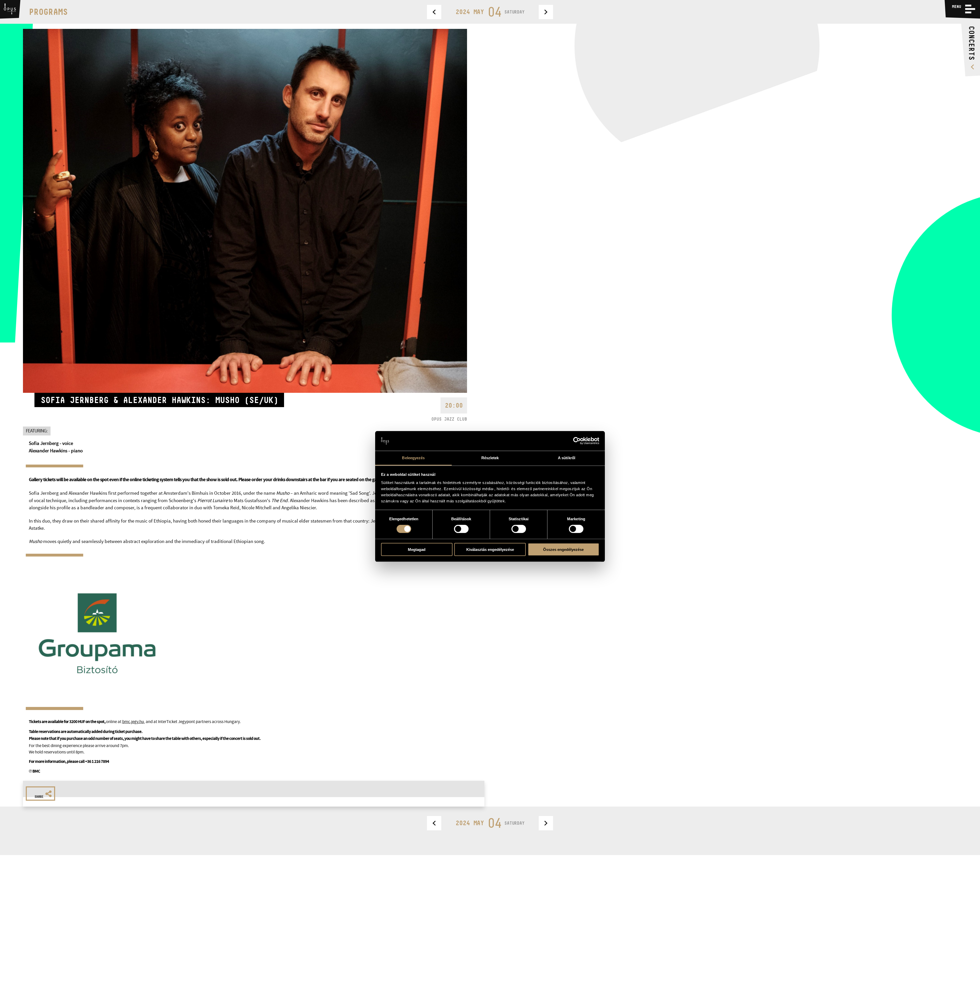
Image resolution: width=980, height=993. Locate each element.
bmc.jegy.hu (133, 721)
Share (38, 797)
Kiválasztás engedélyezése (490, 549)
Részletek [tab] (490, 458)
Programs (48, 12)
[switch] (461, 529)
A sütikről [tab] (566, 458)
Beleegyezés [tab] (413, 458)
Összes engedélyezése (563, 549)
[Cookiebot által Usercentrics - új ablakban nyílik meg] (577, 441)
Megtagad (416, 549)
